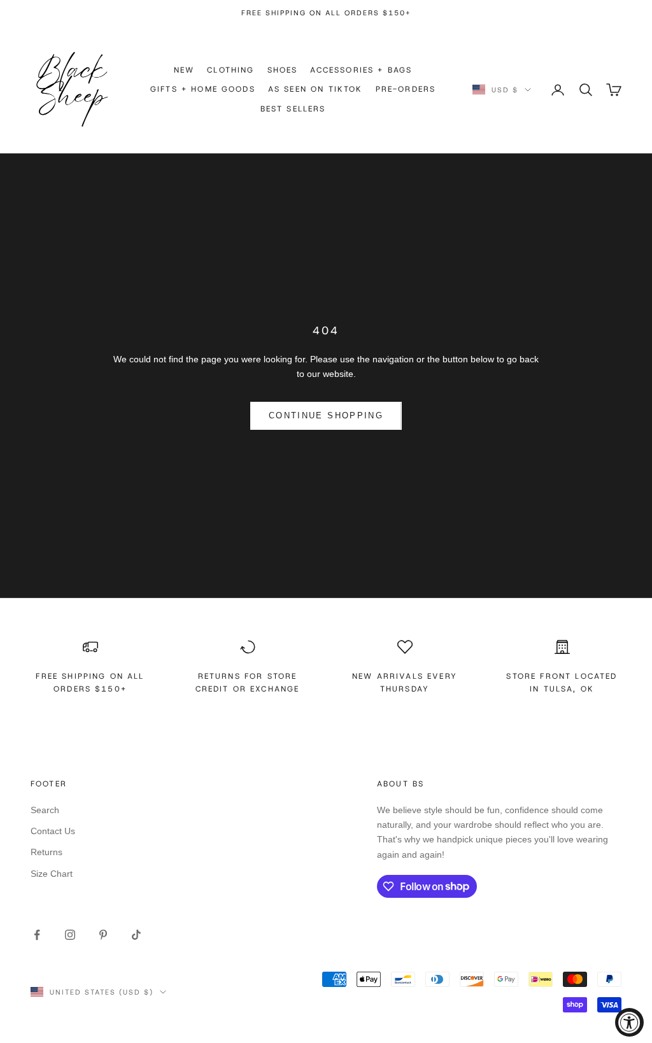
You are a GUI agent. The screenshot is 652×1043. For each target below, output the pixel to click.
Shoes (282, 70)
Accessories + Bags (361, 70)
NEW (184, 70)
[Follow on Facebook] (37, 934)
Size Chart (52, 874)
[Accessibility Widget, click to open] (629, 1022)
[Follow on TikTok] (136, 934)
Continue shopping (326, 415)
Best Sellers (293, 109)
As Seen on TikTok (315, 89)
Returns (46, 852)
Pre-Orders (406, 89)
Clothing (230, 70)
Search (45, 810)
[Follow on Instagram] (70, 934)
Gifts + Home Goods (202, 89)
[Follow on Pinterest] (103, 934)
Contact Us (53, 831)
